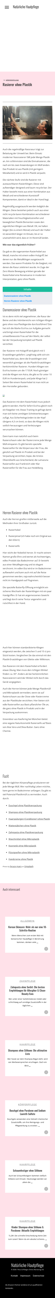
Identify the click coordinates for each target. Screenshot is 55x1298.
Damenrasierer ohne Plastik (17, 296)
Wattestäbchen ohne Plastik (22, 825)
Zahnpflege (28, 981)
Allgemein (27, 920)
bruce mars (15, 866)
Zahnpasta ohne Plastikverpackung (26, 832)
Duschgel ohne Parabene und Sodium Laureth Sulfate (27, 1112)
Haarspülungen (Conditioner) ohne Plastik (29, 818)
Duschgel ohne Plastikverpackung (25, 805)
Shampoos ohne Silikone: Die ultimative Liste (27, 1052)
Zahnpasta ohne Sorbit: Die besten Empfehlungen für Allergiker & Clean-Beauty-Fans (27, 990)
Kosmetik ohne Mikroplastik (22, 845)
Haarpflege (27, 1044)
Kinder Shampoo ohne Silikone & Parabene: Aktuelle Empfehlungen (27, 1228)
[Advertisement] (27, 42)
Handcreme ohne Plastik (21, 859)
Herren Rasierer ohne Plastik (18, 301)
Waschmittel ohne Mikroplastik (24, 839)
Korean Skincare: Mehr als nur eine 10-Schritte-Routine (27, 928)
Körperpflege (12, 80)
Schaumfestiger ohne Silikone (27, 1170)
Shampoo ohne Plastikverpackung (25, 812)
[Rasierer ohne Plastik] (27, 122)
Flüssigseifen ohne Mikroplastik (24, 852)
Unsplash (28, 866)
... (37, 942)
